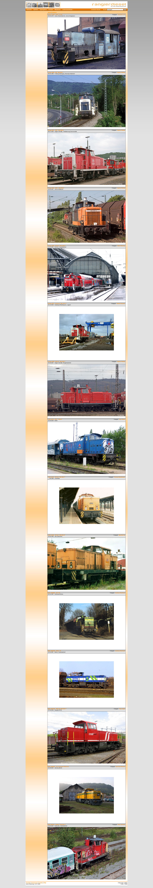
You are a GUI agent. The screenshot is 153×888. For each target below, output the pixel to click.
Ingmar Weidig (121, 72)
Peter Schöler (121, 824)
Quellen (40, 882)
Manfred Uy (121, 535)
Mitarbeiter (57, 9)
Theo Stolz (122, 708)
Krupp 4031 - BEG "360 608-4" (56, 188)
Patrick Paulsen (120, 303)
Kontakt (51, 9)
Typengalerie (43, 9)
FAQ (45, 882)
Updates (35, 9)
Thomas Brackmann (119, 477)
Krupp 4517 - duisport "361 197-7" (57, 303)
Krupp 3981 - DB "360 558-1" (55, 72)
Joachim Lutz (121, 14)
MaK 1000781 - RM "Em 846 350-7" (57, 708)
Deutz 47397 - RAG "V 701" (55, 14)
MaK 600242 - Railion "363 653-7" (57, 824)
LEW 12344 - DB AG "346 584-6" (56, 535)
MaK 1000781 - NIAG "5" (54, 650)
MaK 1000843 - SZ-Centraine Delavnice (58, 766)
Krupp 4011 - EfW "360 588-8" (56, 130)
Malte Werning (121, 245)
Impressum (34, 882)
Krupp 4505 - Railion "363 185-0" (57, 245)
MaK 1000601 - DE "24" (54, 592)
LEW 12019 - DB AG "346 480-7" (56, 477)
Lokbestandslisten (67, 9)
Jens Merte (122, 419)
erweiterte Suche (95, 9)
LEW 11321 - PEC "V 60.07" (55, 419)
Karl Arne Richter (120, 766)
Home (49, 12)
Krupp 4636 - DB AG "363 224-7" (56, 361)
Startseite (29, 9)
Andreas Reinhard (120, 592)
